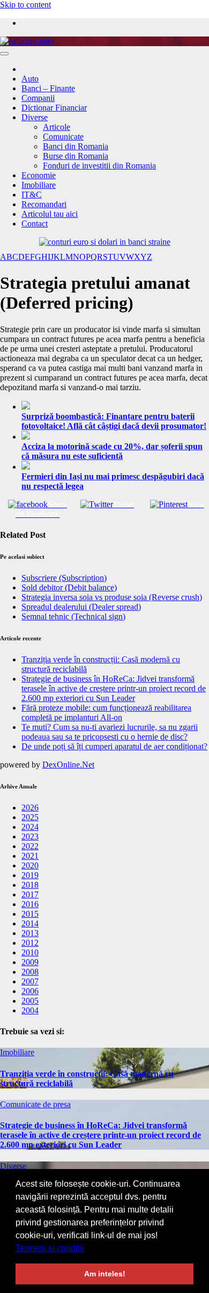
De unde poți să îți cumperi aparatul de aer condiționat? (114, 746)
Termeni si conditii (50, 1248)
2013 (30, 933)
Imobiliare (38, 184)
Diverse (34, 117)
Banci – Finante (48, 88)
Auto (30, 78)
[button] (87, 1249)
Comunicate (63, 136)
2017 (30, 894)
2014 (30, 923)
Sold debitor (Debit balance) (69, 587)
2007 (30, 981)
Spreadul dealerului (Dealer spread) (81, 606)
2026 (30, 807)
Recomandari (43, 204)
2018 (30, 884)
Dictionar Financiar (54, 107)
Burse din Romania (75, 155)
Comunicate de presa (35, 1104)
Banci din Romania (75, 146)
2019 (30, 875)
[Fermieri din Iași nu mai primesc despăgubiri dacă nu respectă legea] (115, 466)
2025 (30, 817)
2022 (30, 846)
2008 (30, 971)
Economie (38, 175)
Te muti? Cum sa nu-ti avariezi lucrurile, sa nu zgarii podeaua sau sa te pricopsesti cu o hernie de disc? (109, 731)
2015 (30, 913)
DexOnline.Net (68, 764)
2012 (30, 942)
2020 (30, 865)
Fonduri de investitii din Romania (99, 165)
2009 (30, 962)
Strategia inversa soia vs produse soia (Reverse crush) (111, 597)
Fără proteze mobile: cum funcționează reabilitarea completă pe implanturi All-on (106, 712)
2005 (30, 1000)
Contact (34, 223)
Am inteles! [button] (104, 1273)
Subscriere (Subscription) (64, 577)
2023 (30, 836)
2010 (30, 952)
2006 (30, 991)
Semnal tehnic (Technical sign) (73, 616)
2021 (30, 855)
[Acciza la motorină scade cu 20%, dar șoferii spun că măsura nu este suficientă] (115, 436)
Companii (38, 98)
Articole (56, 127)
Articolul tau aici (49, 213)
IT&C (31, 194)
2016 (30, 904)
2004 (30, 1010)
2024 (30, 826)
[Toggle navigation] (4, 53)
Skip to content (25, 4)
